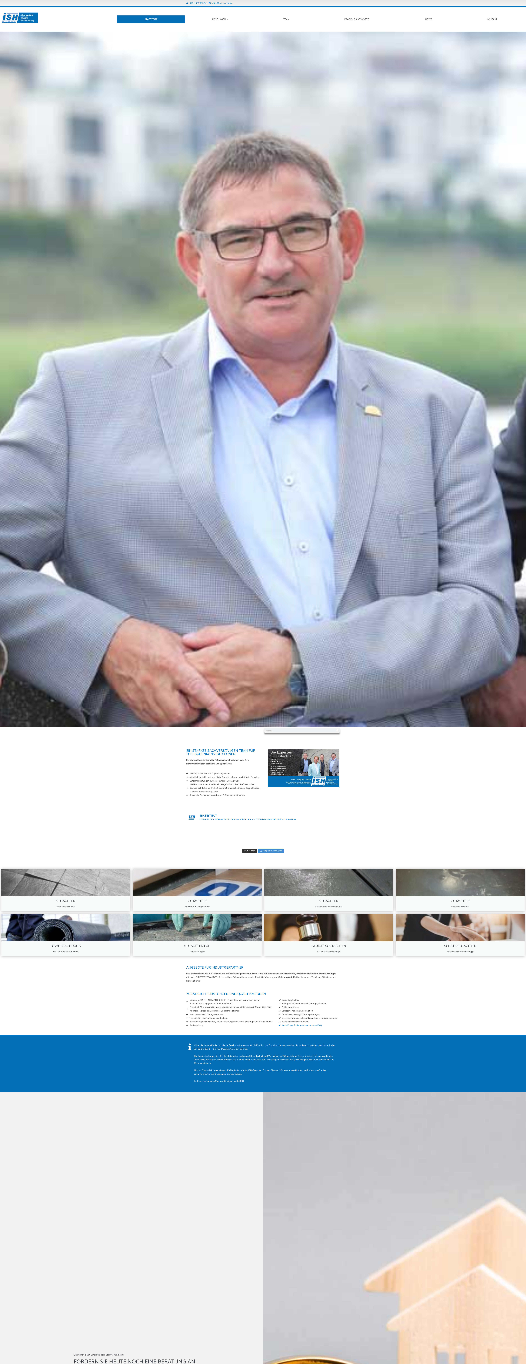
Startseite (151, 19)
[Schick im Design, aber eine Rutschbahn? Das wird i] (282, 836)
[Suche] (337, 730)
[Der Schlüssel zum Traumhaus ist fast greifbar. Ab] (204, 836)
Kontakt (492, 19)
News (428, 19)
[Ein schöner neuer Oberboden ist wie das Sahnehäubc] (321, 836)
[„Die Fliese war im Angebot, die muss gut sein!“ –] (243, 836)
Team (286, 19)
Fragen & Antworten (357, 19)
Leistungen (219, 19)
